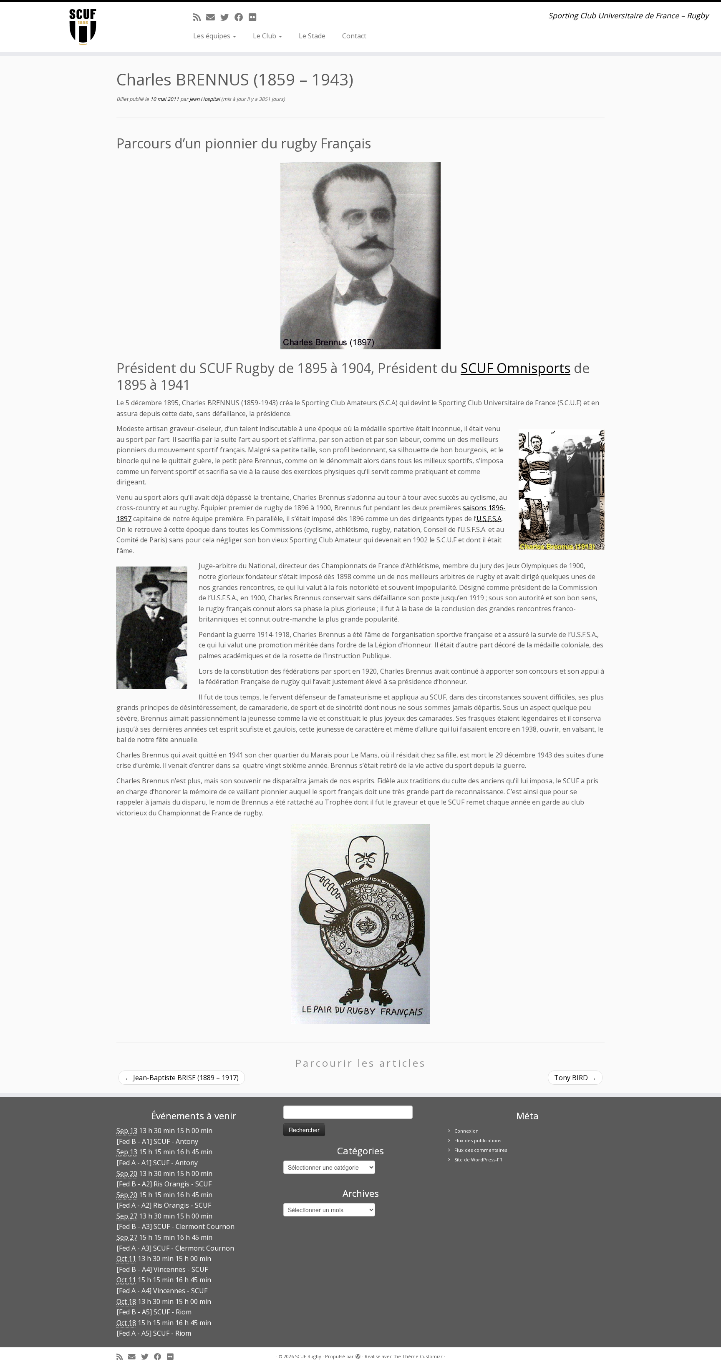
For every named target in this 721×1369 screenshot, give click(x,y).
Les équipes (212, 35)
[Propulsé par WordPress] (358, 1355)
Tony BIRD (575, 1077)
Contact (354, 35)
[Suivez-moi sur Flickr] (255, 17)
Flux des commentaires (480, 1150)
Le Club (265, 35)
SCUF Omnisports (515, 368)
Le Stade (312, 35)
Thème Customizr (422, 1356)
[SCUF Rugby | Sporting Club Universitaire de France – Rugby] (83, 27)
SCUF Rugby (308, 1356)
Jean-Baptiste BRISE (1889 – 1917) (182, 1077)
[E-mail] (213, 17)
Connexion (466, 1131)
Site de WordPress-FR (478, 1159)
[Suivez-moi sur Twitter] (227, 17)
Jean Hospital (204, 99)
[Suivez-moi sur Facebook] (241, 17)
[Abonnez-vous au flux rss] (199, 17)
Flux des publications (477, 1140)
